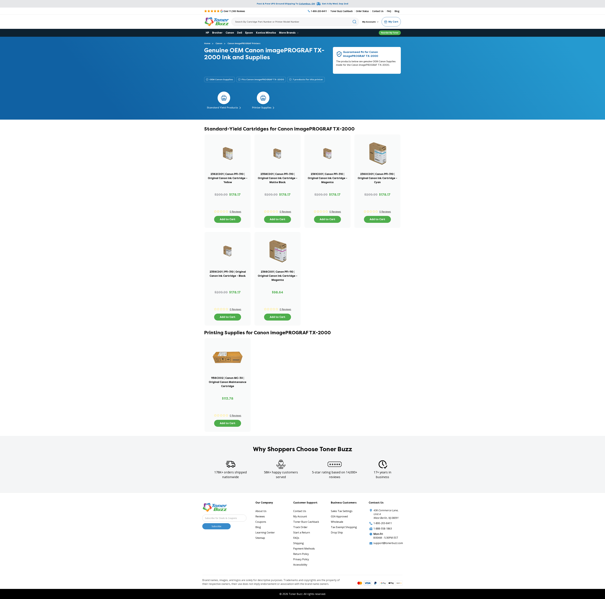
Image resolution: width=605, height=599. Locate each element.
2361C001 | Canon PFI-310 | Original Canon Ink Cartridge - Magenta (327, 178)
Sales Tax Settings (341, 511)
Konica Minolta (266, 32)
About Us (260, 511)
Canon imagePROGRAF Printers (244, 43)
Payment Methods (304, 548)
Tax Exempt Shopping (344, 527)
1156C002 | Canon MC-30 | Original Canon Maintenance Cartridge (227, 382)
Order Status (362, 11)
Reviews (260, 516)
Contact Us (377, 11)
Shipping (298, 543)
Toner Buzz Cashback (341, 11)
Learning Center (265, 532)
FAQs (296, 538)
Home (207, 43)
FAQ (389, 11)
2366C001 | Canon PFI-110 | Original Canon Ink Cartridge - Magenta (277, 276)
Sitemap (260, 538)
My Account (369, 21)
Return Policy (301, 554)
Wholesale (337, 522)
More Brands (287, 32)
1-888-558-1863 (382, 528)
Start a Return (301, 532)
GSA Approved (339, 516)
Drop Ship (337, 532)
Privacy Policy (301, 559)
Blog (397, 11)
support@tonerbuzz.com (388, 543)
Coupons (260, 522)
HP (207, 32)
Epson (249, 32)
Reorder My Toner (389, 32)
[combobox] (295, 21)
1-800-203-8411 (382, 523)
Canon (230, 32)
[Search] (354, 21)
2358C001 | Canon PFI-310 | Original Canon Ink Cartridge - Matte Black (277, 178)
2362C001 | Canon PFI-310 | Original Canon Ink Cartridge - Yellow (227, 178)
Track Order (300, 527)
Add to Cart (227, 219)
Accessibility (300, 564)
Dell (239, 32)
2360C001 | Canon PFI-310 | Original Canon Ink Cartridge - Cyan (377, 178)
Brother (217, 32)
